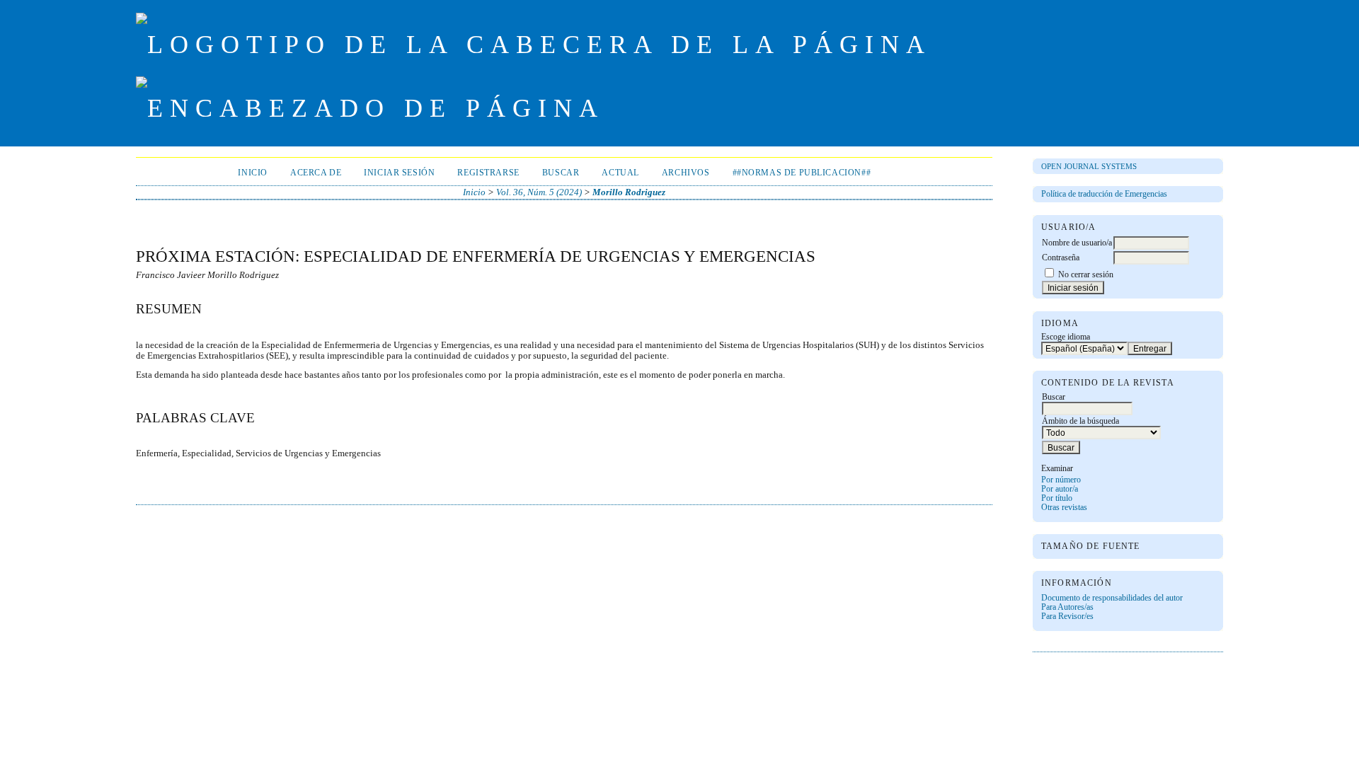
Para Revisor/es (1067, 616)
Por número (1061, 480)
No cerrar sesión (1085, 274)
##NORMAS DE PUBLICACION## (802, 173)
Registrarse (488, 173)
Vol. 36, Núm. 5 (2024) (539, 192)
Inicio (253, 173)
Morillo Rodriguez (628, 192)
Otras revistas (1064, 507)
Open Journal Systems (1089, 166)
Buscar (561, 173)
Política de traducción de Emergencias (1104, 194)
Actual (620, 173)
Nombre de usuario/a (1077, 243)
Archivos (686, 173)
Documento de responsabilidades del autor (1112, 598)
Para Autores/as (1067, 607)
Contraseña (1060, 257)
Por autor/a (1059, 489)
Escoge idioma (1065, 337)
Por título (1056, 498)
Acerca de (315, 173)
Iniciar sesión (399, 173)
